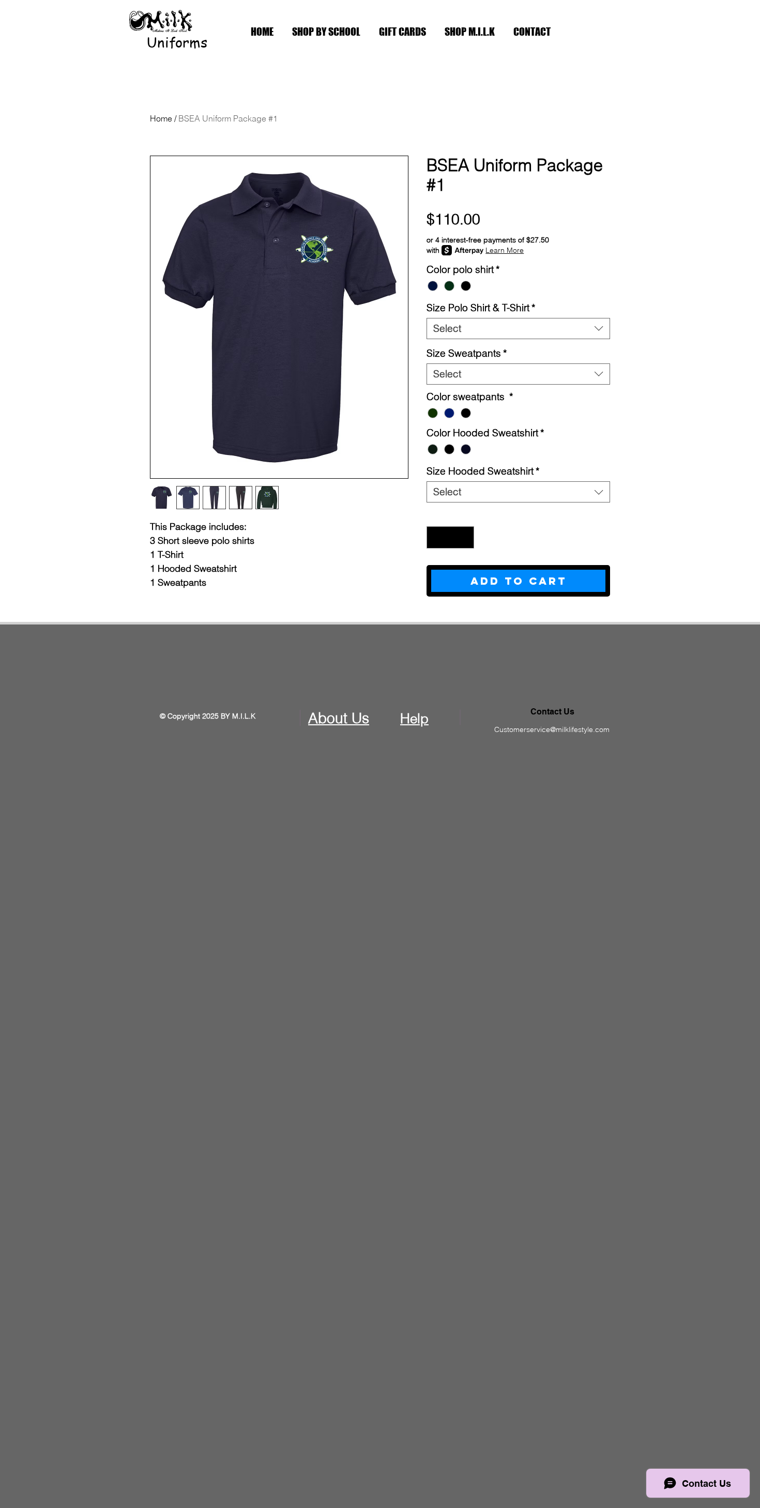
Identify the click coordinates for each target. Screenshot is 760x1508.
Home (161, 118)
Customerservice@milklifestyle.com (552, 729)
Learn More (504, 250)
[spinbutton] (450, 537)
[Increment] (465, 537)
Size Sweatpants (467, 353)
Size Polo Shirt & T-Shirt (481, 308)
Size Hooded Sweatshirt (483, 471)
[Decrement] (436, 537)
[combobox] (518, 328)
